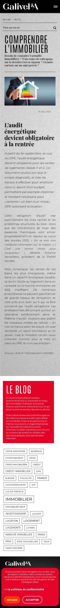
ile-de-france (14, 491)
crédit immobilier (17, 471)
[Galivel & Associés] (20, 6)
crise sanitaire (15, 451)
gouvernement (15, 484)
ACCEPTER (32, 599)
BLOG (18, 19)
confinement (14, 458)
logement (32, 520)
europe (9, 478)
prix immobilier (27, 541)
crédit (37, 464)
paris (41, 534)
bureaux (36, 451)
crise (32, 458)
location (11, 520)
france (42, 478)
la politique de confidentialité (26, 589)
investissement (15, 513)
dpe (38, 471)
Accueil (7, 19)
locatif (36, 513)
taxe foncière (13, 548)
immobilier (18, 499)
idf (34, 484)
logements (13, 527)
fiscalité (26, 478)
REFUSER (12, 600)
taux (46, 541)
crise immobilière (16, 464)
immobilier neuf (15, 506)
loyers (30, 527)
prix (8, 541)
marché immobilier (18, 534)
